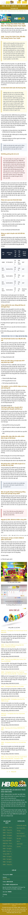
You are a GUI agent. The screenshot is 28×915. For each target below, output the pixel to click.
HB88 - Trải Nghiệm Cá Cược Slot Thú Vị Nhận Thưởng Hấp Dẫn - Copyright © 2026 (8, 856)
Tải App (18, 830)
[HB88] (8, 2)
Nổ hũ (18, 841)
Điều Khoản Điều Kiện (22, 828)
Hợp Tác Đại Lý (20, 833)
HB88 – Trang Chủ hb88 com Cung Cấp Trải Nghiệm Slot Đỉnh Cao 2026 (8, 830)
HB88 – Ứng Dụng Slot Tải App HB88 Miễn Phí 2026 (8, 846)
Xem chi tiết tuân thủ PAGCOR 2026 (11, 229)
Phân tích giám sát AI (7, 559)
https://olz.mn (6, 879)
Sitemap (14, 905)
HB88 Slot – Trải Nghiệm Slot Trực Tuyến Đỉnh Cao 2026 (8, 843)
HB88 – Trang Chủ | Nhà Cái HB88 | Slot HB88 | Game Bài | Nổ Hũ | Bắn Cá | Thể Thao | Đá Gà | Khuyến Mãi (8, 864)
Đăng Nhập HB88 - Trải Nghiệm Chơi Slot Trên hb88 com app (8, 840)
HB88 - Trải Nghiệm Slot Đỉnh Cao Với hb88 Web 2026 (8, 848)
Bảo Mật (19, 838)
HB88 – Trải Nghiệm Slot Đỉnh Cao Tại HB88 (12, 686)
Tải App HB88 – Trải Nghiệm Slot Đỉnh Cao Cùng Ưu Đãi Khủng (8, 854)
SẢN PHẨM (19, 844)
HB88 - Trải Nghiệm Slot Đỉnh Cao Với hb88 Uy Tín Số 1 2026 (8, 861)
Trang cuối (13, 771)
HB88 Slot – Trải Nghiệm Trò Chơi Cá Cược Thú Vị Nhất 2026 (8, 827)
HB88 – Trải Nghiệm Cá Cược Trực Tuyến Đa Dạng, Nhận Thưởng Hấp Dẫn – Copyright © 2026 (8, 835)
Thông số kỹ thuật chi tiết (8, 357)
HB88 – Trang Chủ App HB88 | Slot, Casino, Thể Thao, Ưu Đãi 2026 (8, 832)
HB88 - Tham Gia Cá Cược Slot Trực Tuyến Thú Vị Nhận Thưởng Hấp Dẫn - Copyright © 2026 (8, 851)
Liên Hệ (19, 846)
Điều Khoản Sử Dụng (22, 836)
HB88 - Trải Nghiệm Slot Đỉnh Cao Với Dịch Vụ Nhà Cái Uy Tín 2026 (8, 859)
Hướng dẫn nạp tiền (22, 825)
